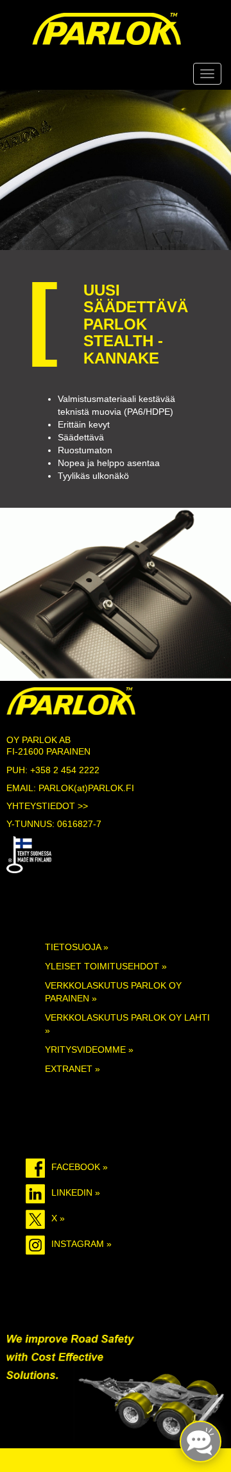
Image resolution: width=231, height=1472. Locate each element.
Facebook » (79, 1167)
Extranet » (72, 1069)
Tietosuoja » (76, 947)
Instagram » (81, 1244)
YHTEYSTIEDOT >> (47, 806)
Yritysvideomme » (89, 1049)
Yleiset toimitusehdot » (106, 966)
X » (58, 1218)
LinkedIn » (75, 1192)
